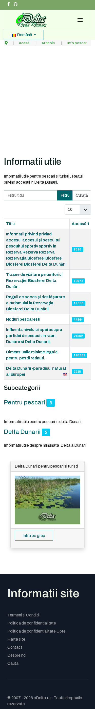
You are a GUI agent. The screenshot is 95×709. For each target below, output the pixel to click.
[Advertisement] (47, 106)
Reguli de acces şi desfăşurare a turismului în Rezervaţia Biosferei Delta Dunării (35, 303)
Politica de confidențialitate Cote (36, 631)
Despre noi (16, 655)
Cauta (12, 663)
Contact (14, 647)
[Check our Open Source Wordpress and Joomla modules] (15, 4)
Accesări (80, 224)
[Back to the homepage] (29, 20)
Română (24, 35)
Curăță (82, 195)
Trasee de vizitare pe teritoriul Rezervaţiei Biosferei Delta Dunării (34, 280)
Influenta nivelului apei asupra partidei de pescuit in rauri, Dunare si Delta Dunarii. (34, 335)
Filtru (65, 195)
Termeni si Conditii (23, 615)
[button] (80, 20)
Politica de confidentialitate (31, 623)
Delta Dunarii (22, 432)
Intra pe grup (34, 535)
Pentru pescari (24, 402)
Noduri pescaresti (23, 319)
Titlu (10, 224)
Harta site (16, 639)
